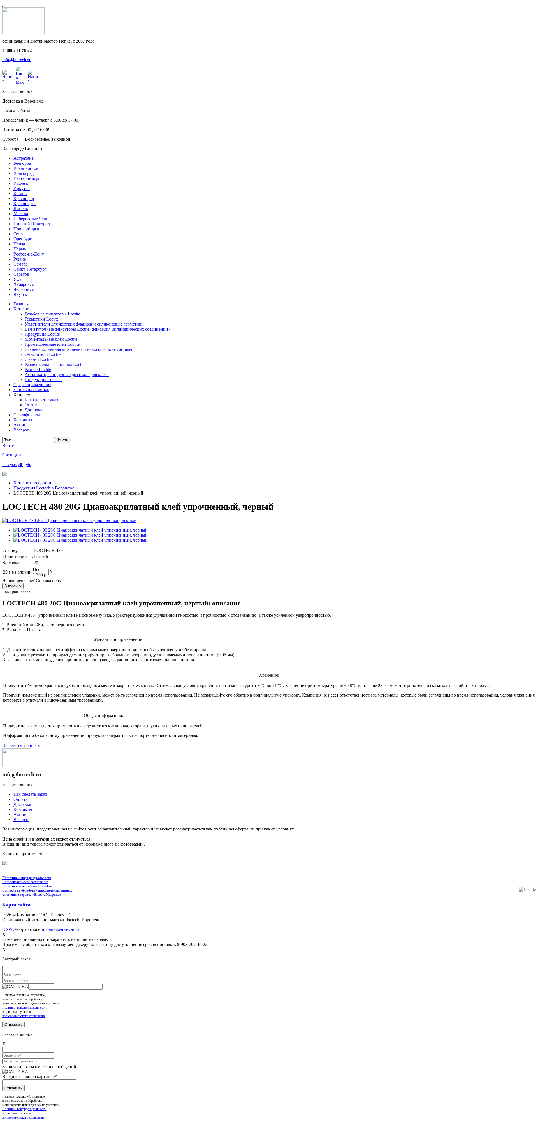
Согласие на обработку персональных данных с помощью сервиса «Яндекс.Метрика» (37, 892)
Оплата (20, 799)
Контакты (22, 809)
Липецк (20, 208)
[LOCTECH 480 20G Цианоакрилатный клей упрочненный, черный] (69, 520)
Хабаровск (23, 284)
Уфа (17, 279)
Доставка (22, 804)
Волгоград (23, 173)
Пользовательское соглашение (25, 882)
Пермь (19, 249)
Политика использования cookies (27, 886)
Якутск (20, 294)
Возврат (21, 819)
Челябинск (23, 289)
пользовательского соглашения (23, 1016)
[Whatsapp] (7, 75)
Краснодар (23, 198)
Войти (8, 445)
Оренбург (22, 238)
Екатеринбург (26, 178)
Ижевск (20, 183)
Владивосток (25, 168)
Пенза (19, 244)
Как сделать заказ (30, 794)
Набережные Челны (32, 218)
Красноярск (24, 203)
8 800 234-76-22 (17, 50)
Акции (20, 814)
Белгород (22, 163)
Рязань (19, 259)
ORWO (9, 929)
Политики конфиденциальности (24, 1008)
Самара (20, 264)
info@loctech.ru (16, 59)
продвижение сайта (60, 929)
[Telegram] (33, 75)
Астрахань (23, 158)
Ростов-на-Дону (28, 254)
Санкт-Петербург (30, 269)
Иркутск (21, 188)
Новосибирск (26, 228)
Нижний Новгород (31, 223)
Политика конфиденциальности (26, 878)
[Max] (20, 76)
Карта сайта (16, 905)
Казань (20, 193)
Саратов (21, 274)
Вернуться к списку (21, 745)
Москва (20, 213)
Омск (18, 233)
